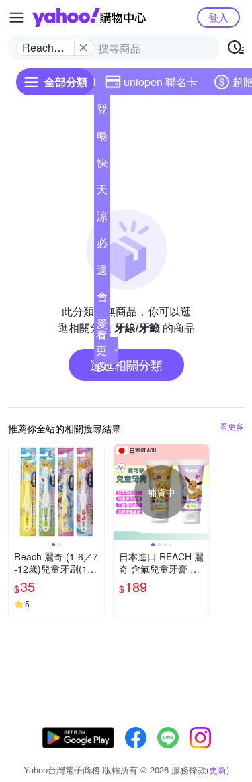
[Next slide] (95, 492)
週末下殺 (102, 272)
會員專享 (102, 299)
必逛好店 (102, 245)
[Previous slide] (17, 492)
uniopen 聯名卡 (161, 81)
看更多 (101, 350)
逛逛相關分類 (126, 364)
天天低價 (102, 192)
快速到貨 (102, 165)
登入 (218, 17)
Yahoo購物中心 (89, 17)
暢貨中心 (102, 138)
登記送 (102, 111)
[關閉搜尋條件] (83, 48)
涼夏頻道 (102, 219)
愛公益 (102, 326)
